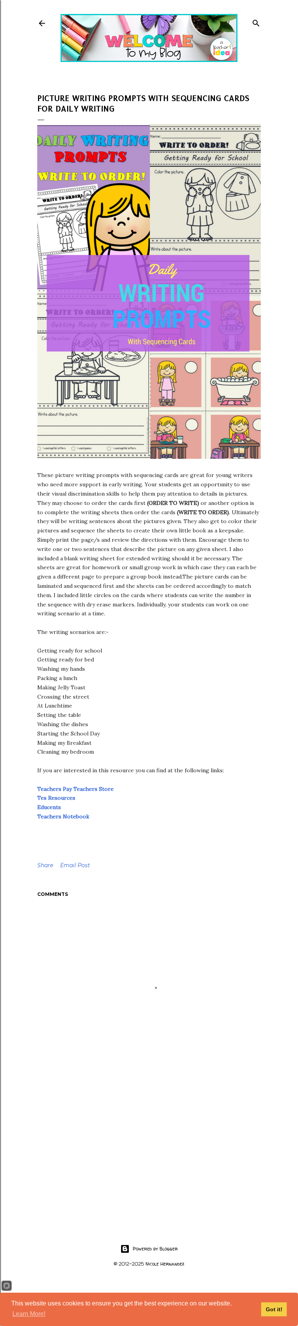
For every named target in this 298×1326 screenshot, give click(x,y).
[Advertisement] (149, 1151)
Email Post (75, 865)
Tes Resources (56, 797)
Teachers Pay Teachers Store (75, 788)
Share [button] (45, 865)
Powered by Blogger (155, 1248)
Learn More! (28, 1314)
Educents (49, 807)
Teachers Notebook (63, 816)
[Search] (256, 21)
